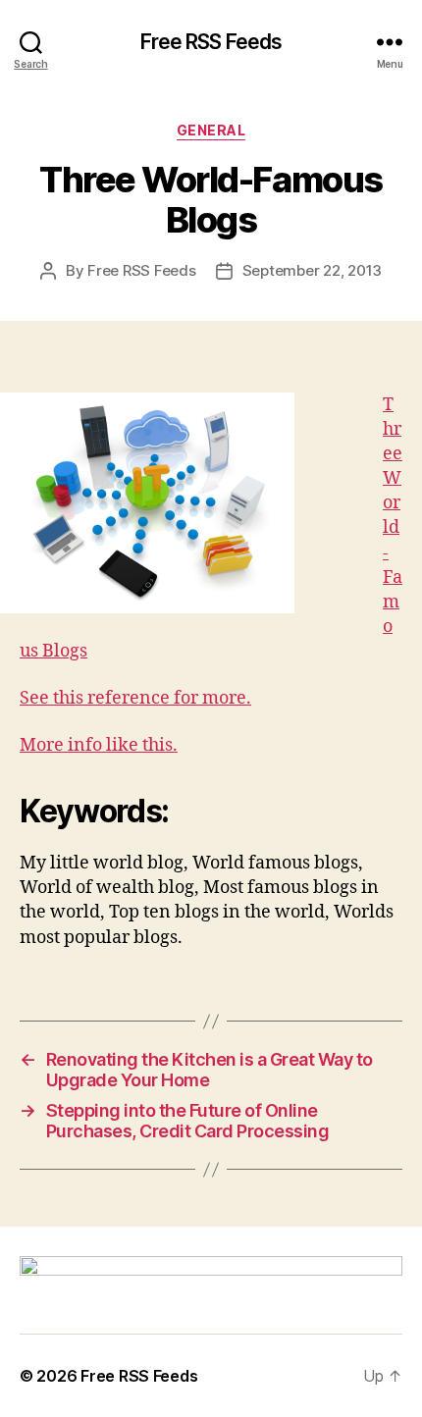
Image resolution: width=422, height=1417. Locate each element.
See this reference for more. (135, 698)
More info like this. (99, 745)
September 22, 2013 (312, 270)
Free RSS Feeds (211, 41)
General (211, 130)
